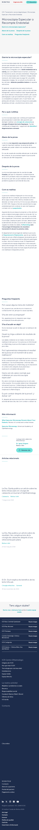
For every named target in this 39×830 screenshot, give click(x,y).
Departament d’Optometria (13, 235)
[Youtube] (18, 802)
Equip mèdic (6, 674)
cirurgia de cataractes (24, 122)
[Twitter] (6, 802)
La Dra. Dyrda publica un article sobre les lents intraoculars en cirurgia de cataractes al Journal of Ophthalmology (19, 490)
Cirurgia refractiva (8, 585)
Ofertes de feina (7, 697)
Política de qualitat (8, 820)
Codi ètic (5, 822)
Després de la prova (23, 30)
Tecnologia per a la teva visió (12, 668)
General (19, 585)
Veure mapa (32, 622)
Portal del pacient (8, 789)
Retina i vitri (15, 496)
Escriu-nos (6, 610)
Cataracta (5, 496)
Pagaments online (8, 792)
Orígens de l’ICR (7, 663)
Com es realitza (7, 34)
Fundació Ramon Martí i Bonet (12, 694)
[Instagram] (10, 802)
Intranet (4, 817)
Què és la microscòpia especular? (14, 27)
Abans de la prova (8, 30)
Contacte (5, 784)
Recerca (5, 688)
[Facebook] (14, 802)
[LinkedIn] (3, 802)
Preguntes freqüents (22, 34)
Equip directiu (7, 676)
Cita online (32, 2)
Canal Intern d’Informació (10, 825)
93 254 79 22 (6, 2)
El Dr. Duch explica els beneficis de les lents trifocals (18, 581)
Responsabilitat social (9, 691)
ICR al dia (5, 699)
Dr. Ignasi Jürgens (22, 443)
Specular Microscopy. (9, 426)
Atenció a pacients (8, 786)
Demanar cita (25, 450)
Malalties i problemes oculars (12, 686)
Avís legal (5, 812)
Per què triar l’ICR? (8, 665)
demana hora (17, 610)
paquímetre (17, 208)
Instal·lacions (6, 671)
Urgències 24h (17, 2)
